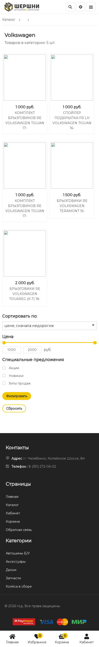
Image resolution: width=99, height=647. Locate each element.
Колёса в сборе (19, 586)
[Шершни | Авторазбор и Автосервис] (21, 6)
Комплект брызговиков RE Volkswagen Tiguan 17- (24, 120)
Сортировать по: (19, 316)
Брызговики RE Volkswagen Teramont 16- (72, 206)
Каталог (12, 505)
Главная (12, 642)
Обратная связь (19, 530)
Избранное (37, 638)
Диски (11, 570)
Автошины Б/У (18, 553)
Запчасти (13, 578)
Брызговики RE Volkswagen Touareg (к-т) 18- (24, 294)
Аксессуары (16, 562)
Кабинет (86, 642)
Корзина (62, 638)
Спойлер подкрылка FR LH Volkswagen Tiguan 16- (71, 120)
